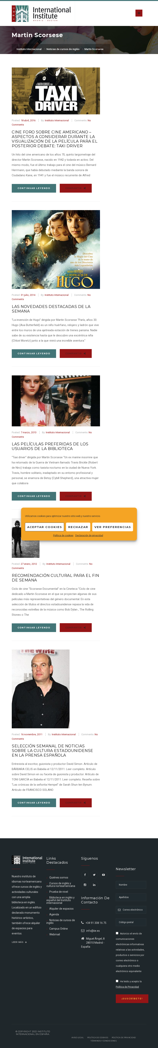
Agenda (54, 914)
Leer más (18, 942)
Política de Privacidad (127, 987)
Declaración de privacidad (89, 535)
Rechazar (78, 527)
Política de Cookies (97, 1037)
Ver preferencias (112, 527)
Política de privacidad (124, 1037)
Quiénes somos (58, 877)
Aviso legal (77, 1037)
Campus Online (58, 928)
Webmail (54, 934)
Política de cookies (63, 535)
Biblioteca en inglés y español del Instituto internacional (60, 900)
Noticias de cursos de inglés (60, 921)
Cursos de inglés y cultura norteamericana (60, 884)
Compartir (74, 188)
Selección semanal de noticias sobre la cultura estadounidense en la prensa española (52, 751)
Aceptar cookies (44, 527)
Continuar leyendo (34, 188)
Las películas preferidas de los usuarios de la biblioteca (50, 446)
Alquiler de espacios (61, 908)
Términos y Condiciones (104, 1041)
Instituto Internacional (57, 120)
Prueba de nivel (58, 891)
